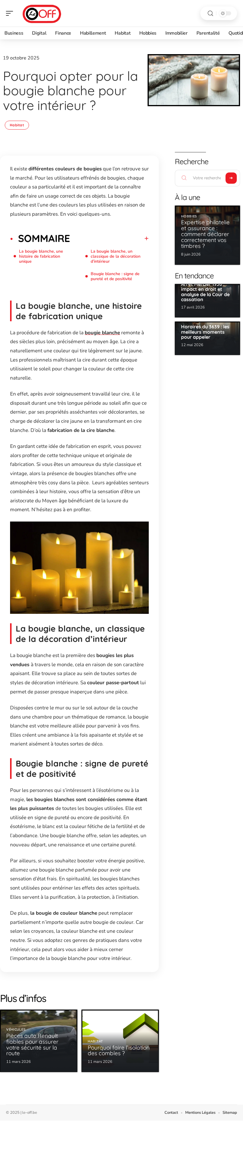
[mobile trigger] (11, 13)
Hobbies (189, 216)
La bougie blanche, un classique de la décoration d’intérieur (115, 256)
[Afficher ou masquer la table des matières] (109, 238)
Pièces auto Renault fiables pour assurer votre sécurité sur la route (32, 1044)
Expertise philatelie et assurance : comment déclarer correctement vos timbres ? (205, 234)
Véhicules (15, 1029)
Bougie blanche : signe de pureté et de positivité (115, 276)
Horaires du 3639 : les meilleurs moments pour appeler (205, 332)
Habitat (17, 125)
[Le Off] (42, 13)
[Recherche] (210, 13)
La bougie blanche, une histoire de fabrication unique (41, 256)
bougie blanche (102, 332)
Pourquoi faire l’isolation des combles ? (119, 1050)
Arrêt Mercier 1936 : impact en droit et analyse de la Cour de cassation (205, 292)
